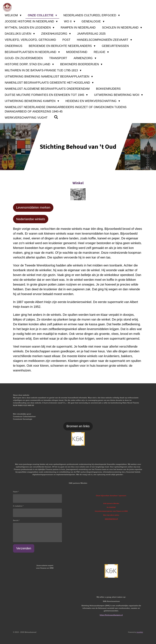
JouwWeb (139, 632)
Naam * (16, 492)
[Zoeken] (56, 117)
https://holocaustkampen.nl (111, 615)
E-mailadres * (18, 506)
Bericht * (16, 520)
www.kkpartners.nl (111, 519)
